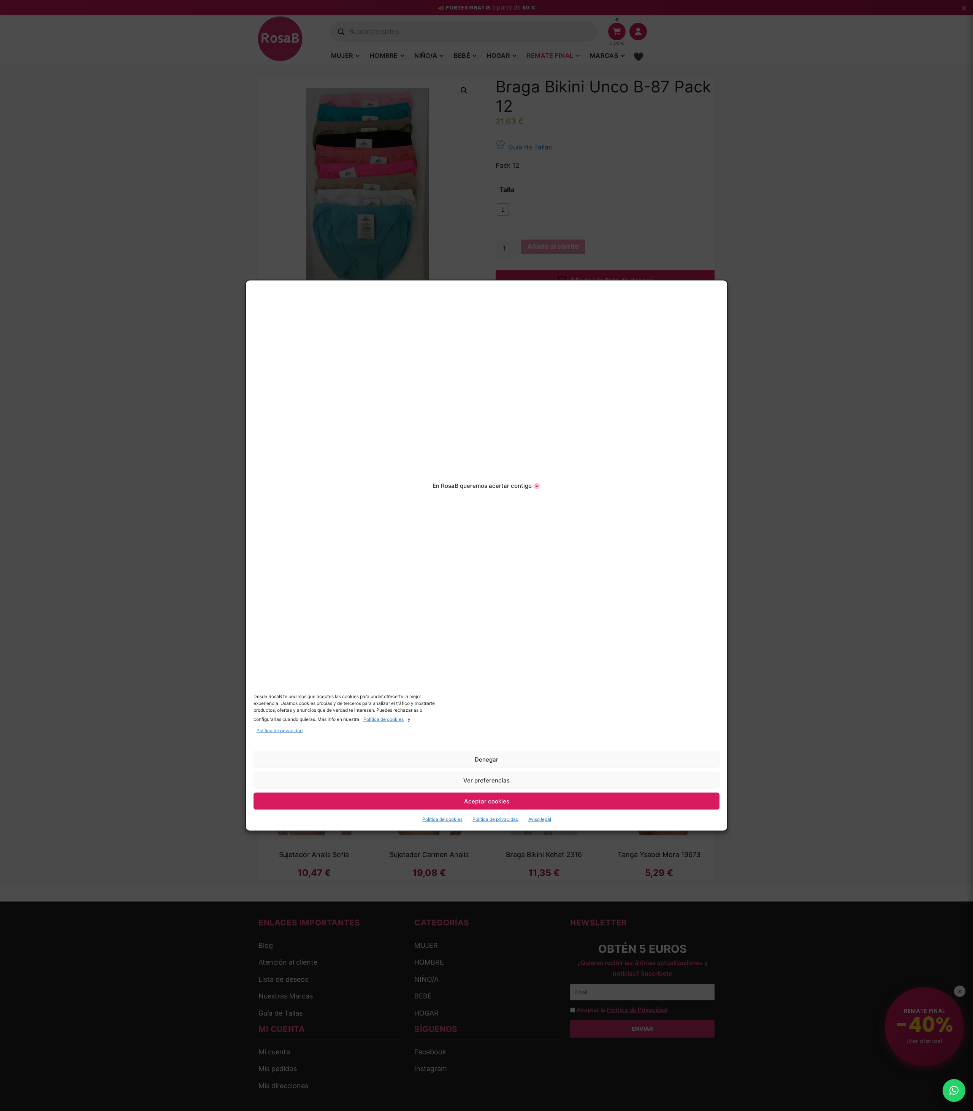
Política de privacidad (280, 730)
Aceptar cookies (486, 801)
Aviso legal (539, 819)
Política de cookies (383, 719)
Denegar (486, 759)
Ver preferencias (486, 780)
